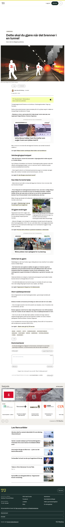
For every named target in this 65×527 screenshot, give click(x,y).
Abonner (55, 3)
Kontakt (3, 516)
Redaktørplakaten (33, 508)
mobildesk (14, 333)
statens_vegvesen (43, 333)
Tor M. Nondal (4, 503)
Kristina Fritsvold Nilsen (7, 498)
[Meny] (60, 3)
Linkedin (25, 501)
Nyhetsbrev (22, 333)
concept (19, 331)
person (28, 333)
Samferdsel (10, 31)
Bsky (24, 504)
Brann (13, 331)
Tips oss (60, 490)
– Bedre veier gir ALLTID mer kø (25, 326)
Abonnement (4, 513)
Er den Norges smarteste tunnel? (26, 175)
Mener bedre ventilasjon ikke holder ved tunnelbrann (31, 150)
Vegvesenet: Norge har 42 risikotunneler (28, 287)
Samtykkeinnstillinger (49, 499)
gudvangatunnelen (42, 331)
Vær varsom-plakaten (21, 508)
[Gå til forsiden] (3, 3)
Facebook (25, 499)
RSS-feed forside (27, 496)
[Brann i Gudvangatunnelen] (43, 206)
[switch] (51, 99)
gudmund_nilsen (31, 331)
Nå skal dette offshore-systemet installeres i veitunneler (33, 229)
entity (24, 331)
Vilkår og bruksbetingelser (51, 501)
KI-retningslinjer (48, 504)
